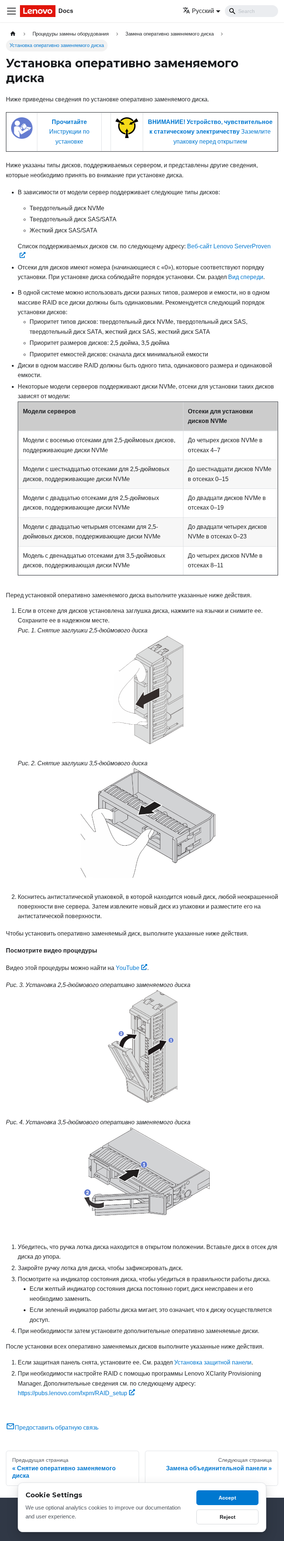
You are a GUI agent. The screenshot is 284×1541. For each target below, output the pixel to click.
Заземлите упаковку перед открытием (210, 132)
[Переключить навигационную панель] (11, 11)
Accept (227, 1498)
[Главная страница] (13, 34)
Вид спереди (245, 277)
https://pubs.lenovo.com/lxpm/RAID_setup (72, 1393)
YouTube (127, 968)
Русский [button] (203, 11)
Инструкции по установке (69, 132)
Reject (228, 1517)
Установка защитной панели (212, 1362)
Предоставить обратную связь (56, 1427)
